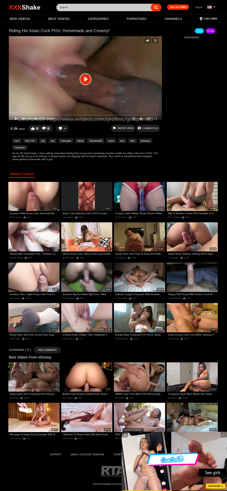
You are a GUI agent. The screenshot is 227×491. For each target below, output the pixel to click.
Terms (117, 454)
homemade (95, 140)
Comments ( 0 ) (20, 350)
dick (132, 140)
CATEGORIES (98, 19)
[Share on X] (155, 40)
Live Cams (210, 18)
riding (80, 140)
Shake (24, 7)
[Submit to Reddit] (148, 40)
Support (56, 454)
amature (145, 140)
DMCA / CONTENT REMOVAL (87, 454)
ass (53, 140)
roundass (20, 147)
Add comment (47, 350)
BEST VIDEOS (59, 19)
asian (111, 140)
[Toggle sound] (125, 434)
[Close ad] (224, 434)
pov (122, 140)
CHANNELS (173, 19)
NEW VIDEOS (20, 19)
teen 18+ (30, 140)
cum (17, 140)
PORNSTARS (136, 19)
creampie (66, 140)
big (43, 140)
